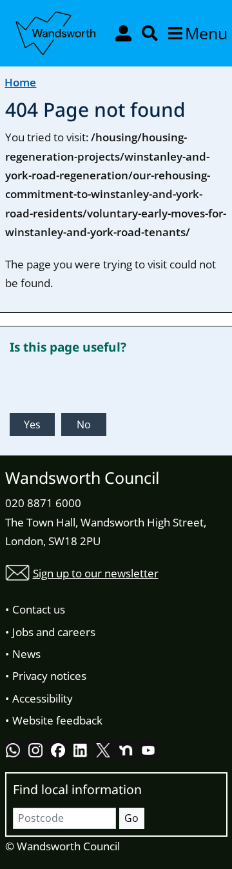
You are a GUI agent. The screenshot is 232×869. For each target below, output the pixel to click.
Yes (32, 424)
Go (131, 818)
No (84, 424)
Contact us (38, 609)
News (26, 653)
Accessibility (42, 698)
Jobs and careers (53, 631)
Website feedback (57, 720)
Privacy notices (49, 675)
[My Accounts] (124, 33)
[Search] (151, 33)
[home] (56, 31)
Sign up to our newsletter (96, 573)
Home (20, 82)
